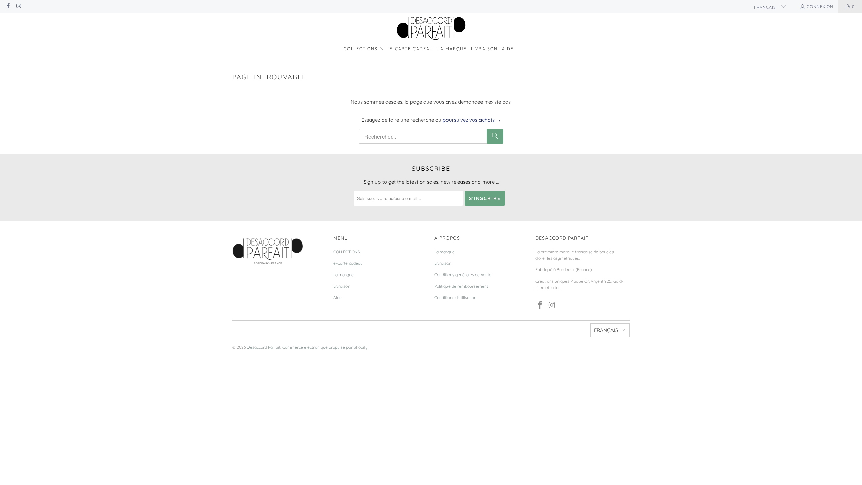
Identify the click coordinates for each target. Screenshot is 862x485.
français (765, 7)
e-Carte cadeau (348, 263)
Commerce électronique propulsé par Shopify (325, 347)
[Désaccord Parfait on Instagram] (18, 6)
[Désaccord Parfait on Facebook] (8, 6)
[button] (364, 49)
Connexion (820, 6)
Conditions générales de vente (462, 274)
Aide (337, 297)
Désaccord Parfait (263, 347)
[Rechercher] (495, 136)
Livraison (341, 286)
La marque (343, 274)
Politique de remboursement (461, 286)
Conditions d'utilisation (455, 297)
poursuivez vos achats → (472, 120)
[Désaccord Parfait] (431, 29)
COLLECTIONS (346, 251)
